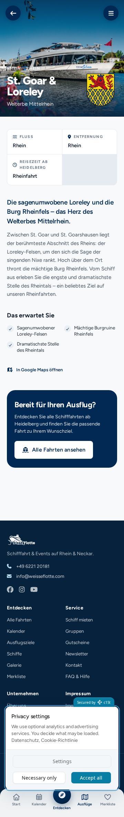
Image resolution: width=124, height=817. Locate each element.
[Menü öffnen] (110, 13)
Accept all (91, 777)
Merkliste (16, 676)
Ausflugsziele (20, 642)
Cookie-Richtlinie (59, 740)
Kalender (16, 631)
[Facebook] (10, 590)
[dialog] (62, 748)
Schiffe (14, 653)
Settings (62, 761)
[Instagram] (22, 590)
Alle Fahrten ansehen (58, 449)
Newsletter (76, 653)
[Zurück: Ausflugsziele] (13, 13)
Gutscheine (77, 642)
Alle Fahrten (19, 619)
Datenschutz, (25, 740)
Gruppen (74, 631)
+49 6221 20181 (32, 566)
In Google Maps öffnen (39, 369)
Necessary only (39, 777)
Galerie (14, 665)
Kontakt (73, 665)
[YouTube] (34, 590)
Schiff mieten (79, 619)
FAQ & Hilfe (77, 676)
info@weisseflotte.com (39, 576)
